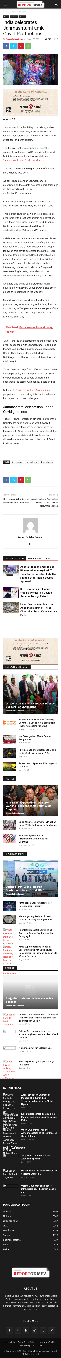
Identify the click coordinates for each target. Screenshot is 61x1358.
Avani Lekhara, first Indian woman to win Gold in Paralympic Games (44, 502)
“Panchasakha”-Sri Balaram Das (35, 1048)
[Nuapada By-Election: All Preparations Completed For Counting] (9, 838)
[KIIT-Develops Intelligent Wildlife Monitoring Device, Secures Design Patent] (11, 592)
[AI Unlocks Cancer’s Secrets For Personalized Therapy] (9, 906)
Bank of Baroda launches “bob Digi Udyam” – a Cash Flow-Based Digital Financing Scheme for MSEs (37, 722)
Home (5, 11)
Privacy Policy (24, 1345)
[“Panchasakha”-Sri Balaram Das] (9, 1053)
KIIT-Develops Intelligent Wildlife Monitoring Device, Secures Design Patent (36, 592)
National (23, 11)
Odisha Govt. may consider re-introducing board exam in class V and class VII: (38, 1034)
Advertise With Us (47, 1342)
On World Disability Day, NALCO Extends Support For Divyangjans (30, 705)
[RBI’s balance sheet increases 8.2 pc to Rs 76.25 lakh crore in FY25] (9, 753)
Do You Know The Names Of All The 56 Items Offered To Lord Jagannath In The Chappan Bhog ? (38, 1017)
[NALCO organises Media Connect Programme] (9, 739)
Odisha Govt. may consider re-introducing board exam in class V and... (38, 1189)
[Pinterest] (21, 46)
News (13, 11)
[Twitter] (13, 46)
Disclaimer (38, 1345)
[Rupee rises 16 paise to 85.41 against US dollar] (9, 766)
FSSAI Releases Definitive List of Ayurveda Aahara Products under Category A (36, 933)
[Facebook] (6, 46)
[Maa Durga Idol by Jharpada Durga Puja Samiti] (9, 1070)
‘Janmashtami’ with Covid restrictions (24, 160)
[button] (5, 4)
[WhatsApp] (28, 46)
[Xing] (30, 544)
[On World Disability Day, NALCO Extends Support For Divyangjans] (30, 694)
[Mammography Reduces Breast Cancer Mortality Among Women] (9, 919)
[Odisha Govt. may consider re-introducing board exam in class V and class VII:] (9, 1034)
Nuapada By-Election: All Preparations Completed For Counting (33, 838)
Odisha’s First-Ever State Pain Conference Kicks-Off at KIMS (25, 888)
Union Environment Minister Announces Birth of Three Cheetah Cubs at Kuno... (39, 1133)
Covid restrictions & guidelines (33, 390)
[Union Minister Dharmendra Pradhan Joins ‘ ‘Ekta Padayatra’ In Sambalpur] (9, 825)
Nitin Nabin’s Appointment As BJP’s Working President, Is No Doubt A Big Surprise (28, 806)
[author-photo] (30, 533)
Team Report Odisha (27, 1342)
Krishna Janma (47, 462)
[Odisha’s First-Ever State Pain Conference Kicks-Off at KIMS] (30, 878)
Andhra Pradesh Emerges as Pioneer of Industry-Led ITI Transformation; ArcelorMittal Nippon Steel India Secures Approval (38, 574)
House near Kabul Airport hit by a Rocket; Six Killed (16, 501)
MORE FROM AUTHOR (39, 558)
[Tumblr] (43, 1330)
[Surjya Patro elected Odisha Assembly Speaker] (30, 992)
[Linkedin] (26, 1330)
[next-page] (10, 623)
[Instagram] (18, 1330)
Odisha (22, 17)
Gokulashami (17, 462)
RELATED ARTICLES (15, 558)
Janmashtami (31, 462)
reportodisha (9, 1342)
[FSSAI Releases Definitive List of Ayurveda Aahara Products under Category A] (9, 943)
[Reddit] (35, 1330)
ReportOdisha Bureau (15, 39)
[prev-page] (5, 623)
